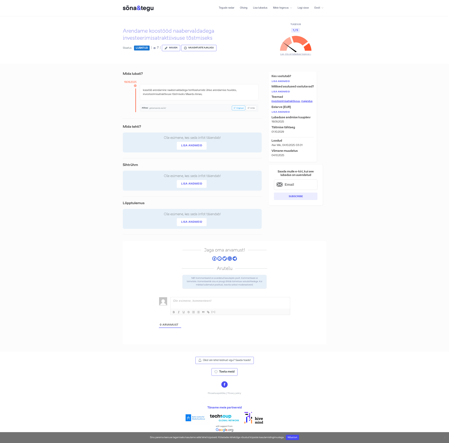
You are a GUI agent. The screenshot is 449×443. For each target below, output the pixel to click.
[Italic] (178, 312)
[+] (213, 312)
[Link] (208, 312)
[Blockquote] (203, 312)
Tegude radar (226, 8)
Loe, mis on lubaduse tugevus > (295, 54)
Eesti (317, 8)
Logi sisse (303, 8)
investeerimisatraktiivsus (286, 101)
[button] (171, 48)
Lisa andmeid (191, 145)
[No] (444, 437)
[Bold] (173, 312)
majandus (307, 101)
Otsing (243, 8)
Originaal (240, 108)
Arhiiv (252, 108)
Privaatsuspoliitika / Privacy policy (224, 393)
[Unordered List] (198, 312)
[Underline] (183, 312)
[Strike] (188, 312)
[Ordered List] (193, 312)
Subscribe (296, 196)
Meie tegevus (281, 8)
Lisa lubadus (260, 8)
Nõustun (292, 437)
